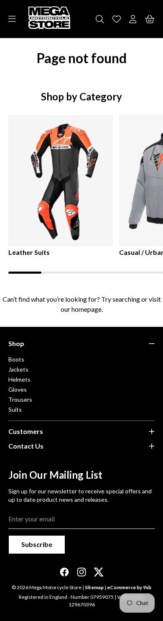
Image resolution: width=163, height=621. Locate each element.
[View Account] (133, 19)
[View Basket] (150, 19)
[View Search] (100, 19)
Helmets (19, 379)
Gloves (17, 389)
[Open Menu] (12, 19)
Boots (16, 359)
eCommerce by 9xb (129, 587)
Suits (15, 409)
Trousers (20, 399)
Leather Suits (29, 252)
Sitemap (94, 587)
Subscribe (36, 544)
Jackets (18, 369)
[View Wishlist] (116, 19)
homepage (86, 309)
